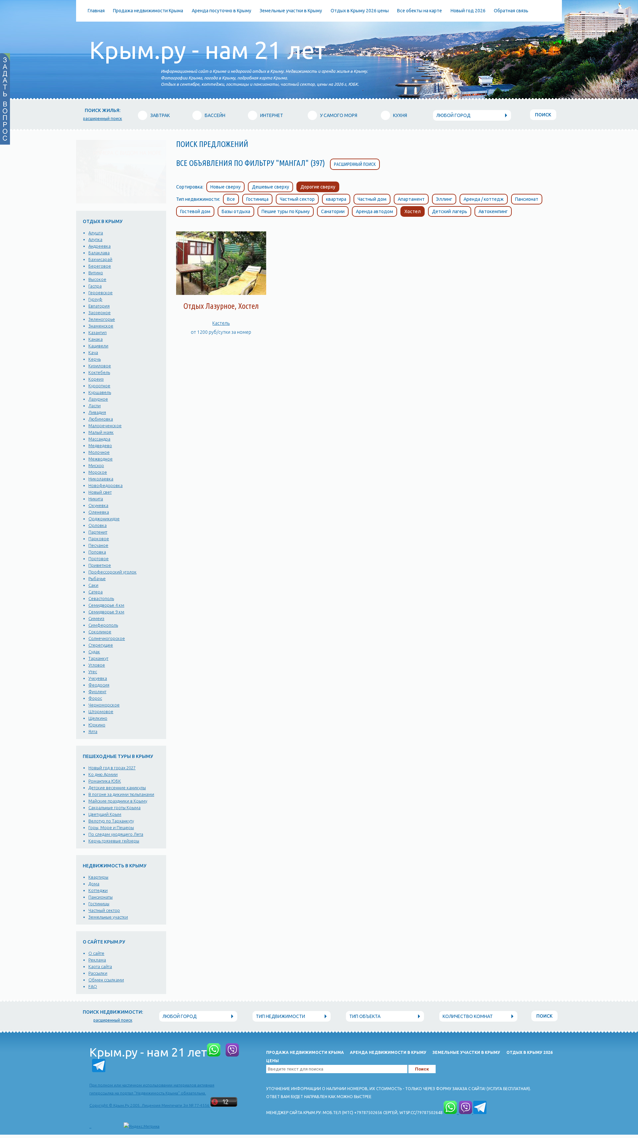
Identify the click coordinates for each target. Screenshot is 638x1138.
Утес (92, 671)
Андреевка (99, 246)
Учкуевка (97, 678)
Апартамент (411, 199)
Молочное (99, 452)
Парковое (98, 538)
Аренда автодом (374, 211)
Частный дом (372, 199)
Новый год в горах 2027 (112, 767)
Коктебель (99, 372)
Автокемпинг (493, 211)
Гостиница (257, 199)
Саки (93, 585)
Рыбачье (97, 578)
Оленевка (98, 512)
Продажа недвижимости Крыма (148, 10)
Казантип (97, 332)
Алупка (95, 239)
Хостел (412, 211)
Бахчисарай (100, 259)
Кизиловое (99, 365)
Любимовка (100, 419)
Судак (94, 651)
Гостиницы (98, 903)
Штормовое (100, 711)
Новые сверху (225, 187)
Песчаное (98, 545)
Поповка (97, 552)
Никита (95, 498)
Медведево (100, 445)
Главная (96, 10)
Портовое (98, 558)
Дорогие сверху (317, 187)
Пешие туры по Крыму (286, 211)
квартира (336, 199)
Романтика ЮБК (104, 781)
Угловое (96, 665)
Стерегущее (100, 645)
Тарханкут (98, 658)
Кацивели (98, 345)
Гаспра (95, 286)
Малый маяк (101, 432)
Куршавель (99, 392)
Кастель (221, 323)
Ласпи (94, 405)
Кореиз (96, 379)
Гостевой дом (195, 211)
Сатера (95, 591)
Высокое (97, 279)
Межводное (100, 458)
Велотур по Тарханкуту (111, 821)
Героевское (100, 292)
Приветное (99, 565)
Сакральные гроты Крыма (114, 807)
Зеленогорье (101, 319)
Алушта (95, 232)
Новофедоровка (105, 485)
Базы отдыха (236, 211)
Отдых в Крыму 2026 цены (360, 10)
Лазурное (98, 399)
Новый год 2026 (468, 10)
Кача (93, 352)
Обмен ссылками (106, 979)
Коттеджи (98, 890)
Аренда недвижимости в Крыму (388, 1052)
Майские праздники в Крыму (117, 801)
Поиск (543, 114)
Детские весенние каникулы (117, 787)
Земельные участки (108, 917)
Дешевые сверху (270, 187)
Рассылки (97, 973)
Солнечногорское (106, 638)
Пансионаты (100, 897)
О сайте (96, 953)
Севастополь (101, 598)
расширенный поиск (102, 118)
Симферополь (103, 625)
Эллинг (444, 199)
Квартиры (98, 877)
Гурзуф (95, 299)
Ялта (92, 731)
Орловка (97, 525)
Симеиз (96, 618)
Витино (95, 272)
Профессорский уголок (112, 571)
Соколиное (99, 631)
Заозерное (99, 312)
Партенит (97, 532)
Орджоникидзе (104, 518)
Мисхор (96, 465)
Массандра (99, 439)
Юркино (96, 724)
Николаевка (100, 478)
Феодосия (98, 685)
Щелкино (97, 718)
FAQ (92, 986)
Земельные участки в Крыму (291, 10)
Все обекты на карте (419, 10)
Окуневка (98, 505)
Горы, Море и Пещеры (111, 827)
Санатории (333, 211)
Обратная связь (511, 10)
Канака (95, 339)
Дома (93, 883)
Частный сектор (104, 910)
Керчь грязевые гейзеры (113, 840)
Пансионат (526, 199)
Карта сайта (100, 966)
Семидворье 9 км (106, 611)
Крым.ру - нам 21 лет (207, 50)
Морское (97, 472)
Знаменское (100, 325)
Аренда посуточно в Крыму (221, 10)
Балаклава (99, 252)
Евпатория (99, 306)
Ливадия (97, 412)
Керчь (94, 359)
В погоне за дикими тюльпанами (121, 794)
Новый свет (100, 492)
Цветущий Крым (104, 814)
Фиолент (97, 691)
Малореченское (105, 425)
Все (231, 199)
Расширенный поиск (355, 164)
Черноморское (104, 704)
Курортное (99, 385)
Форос (95, 698)
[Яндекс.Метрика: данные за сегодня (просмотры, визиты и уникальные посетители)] (142, 1126)
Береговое (99, 266)
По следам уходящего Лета (115, 834)
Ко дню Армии (103, 774)
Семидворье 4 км (106, 605)
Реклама (97, 959)
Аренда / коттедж (484, 199)
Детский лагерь (449, 211)
